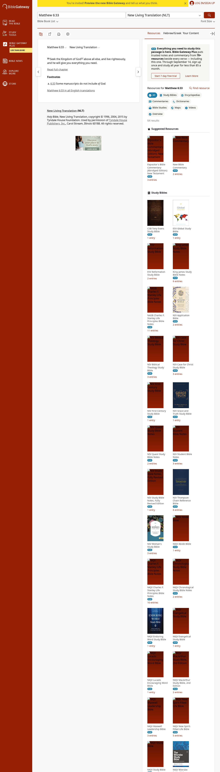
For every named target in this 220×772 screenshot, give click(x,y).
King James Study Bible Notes (182, 273)
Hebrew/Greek (172, 33)
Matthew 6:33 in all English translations (71, 90)
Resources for (165, 88)
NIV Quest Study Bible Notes (156, 456)
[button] (201, 3)
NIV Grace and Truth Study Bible (182, 412)
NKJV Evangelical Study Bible (182, 638)
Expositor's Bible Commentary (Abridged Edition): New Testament (157, 169)
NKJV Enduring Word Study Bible (156, 638)
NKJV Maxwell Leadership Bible (156, 728)
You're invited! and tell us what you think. (112, 3)
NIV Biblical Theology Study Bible (155, 367)
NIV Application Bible (181, 317)
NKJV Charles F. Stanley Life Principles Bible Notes (155, 592)
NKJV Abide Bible (182, 543)
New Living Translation (62, 111)
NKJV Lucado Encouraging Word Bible (157, 683)
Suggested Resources (164, 129)
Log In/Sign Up (205, 3)
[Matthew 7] (138, 71)
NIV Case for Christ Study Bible (183, 366)
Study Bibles (159, 192)
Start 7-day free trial (166, 75)
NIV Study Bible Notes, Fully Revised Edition (155, 500)
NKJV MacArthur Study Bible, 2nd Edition (182, 683)
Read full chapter (57, 69)
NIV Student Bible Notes (182, 456)
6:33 (52, 83)
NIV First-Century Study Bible (156, 412)
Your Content (191, 33)
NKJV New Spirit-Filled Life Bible (182, 728)
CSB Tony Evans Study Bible (155, 230)
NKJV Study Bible (156, 769)
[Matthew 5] (38, 71)
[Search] (209, 15)
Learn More (191, 75)
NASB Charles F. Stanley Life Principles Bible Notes (155, 320)
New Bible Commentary (180, 166)
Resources (154, 33)
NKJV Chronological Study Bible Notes (183, 589)
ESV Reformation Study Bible (156, 273)
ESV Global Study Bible (182, 230)
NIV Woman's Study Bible (154, 545)
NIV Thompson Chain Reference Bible (182, 500)
